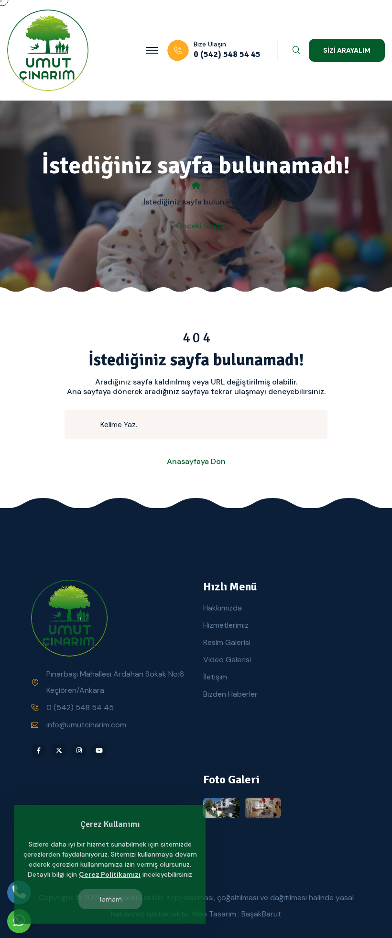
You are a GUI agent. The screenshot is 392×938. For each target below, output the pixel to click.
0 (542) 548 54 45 (80, 707)
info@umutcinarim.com (86, 725)
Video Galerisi (227, 660)
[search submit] (86, 424)
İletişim (215, 677)
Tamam (110, 899)
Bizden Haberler (230, 694)
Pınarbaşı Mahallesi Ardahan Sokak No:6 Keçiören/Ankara (115, 682)
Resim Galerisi (226, 642)
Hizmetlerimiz (226, 625)
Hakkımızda (222, 608)
